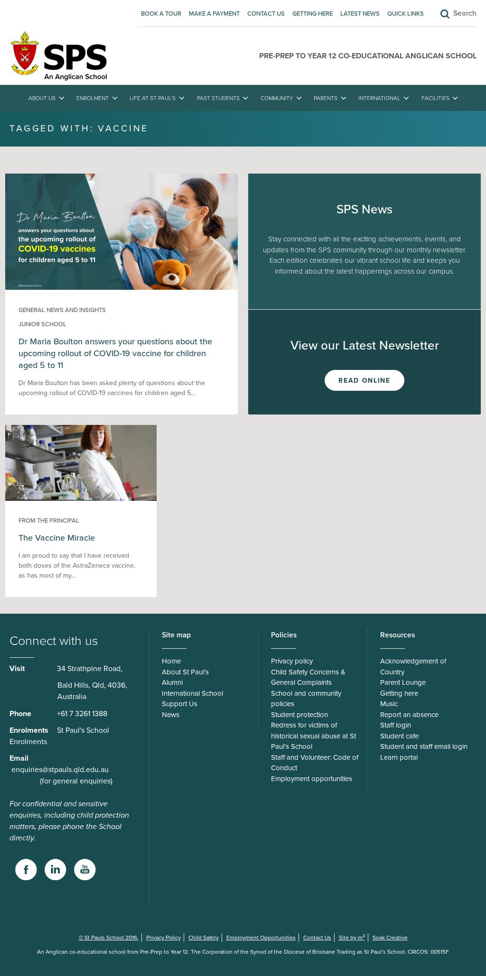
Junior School (42, 324)
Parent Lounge (403, 682)
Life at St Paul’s (153, 98)
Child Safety (203, 937)
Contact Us (266, 14)
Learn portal (399, 757)
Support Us (179, 704)
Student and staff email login (423, 746)
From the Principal (49, 521)
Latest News (360, 14)
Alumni (172, 682)
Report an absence (409, 714)
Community (277, 98)
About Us (42, 98)
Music (389, 704)
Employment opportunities (311, 778)
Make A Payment (214, 14)
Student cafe (399, 736)
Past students (218, 98)
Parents (325, 98)
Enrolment (92, 98)
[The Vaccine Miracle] (81, 498)
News (170, 714)
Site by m (352, 937)
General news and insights (62, 310)
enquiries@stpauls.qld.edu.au (60, 769)
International (379, 98)
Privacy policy (292, 661)
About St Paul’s (185, 672)
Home (171, 661)
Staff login (395, 725)
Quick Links (405, 14)
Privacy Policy (163, 937)
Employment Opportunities (261, 937)
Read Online (364, 381)
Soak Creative (390, 937)
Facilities (435, 98)
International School (192, 693)
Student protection (299, 714)
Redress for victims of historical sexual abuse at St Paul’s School (313, 736)
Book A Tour (161, 14)
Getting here (312, 14)
